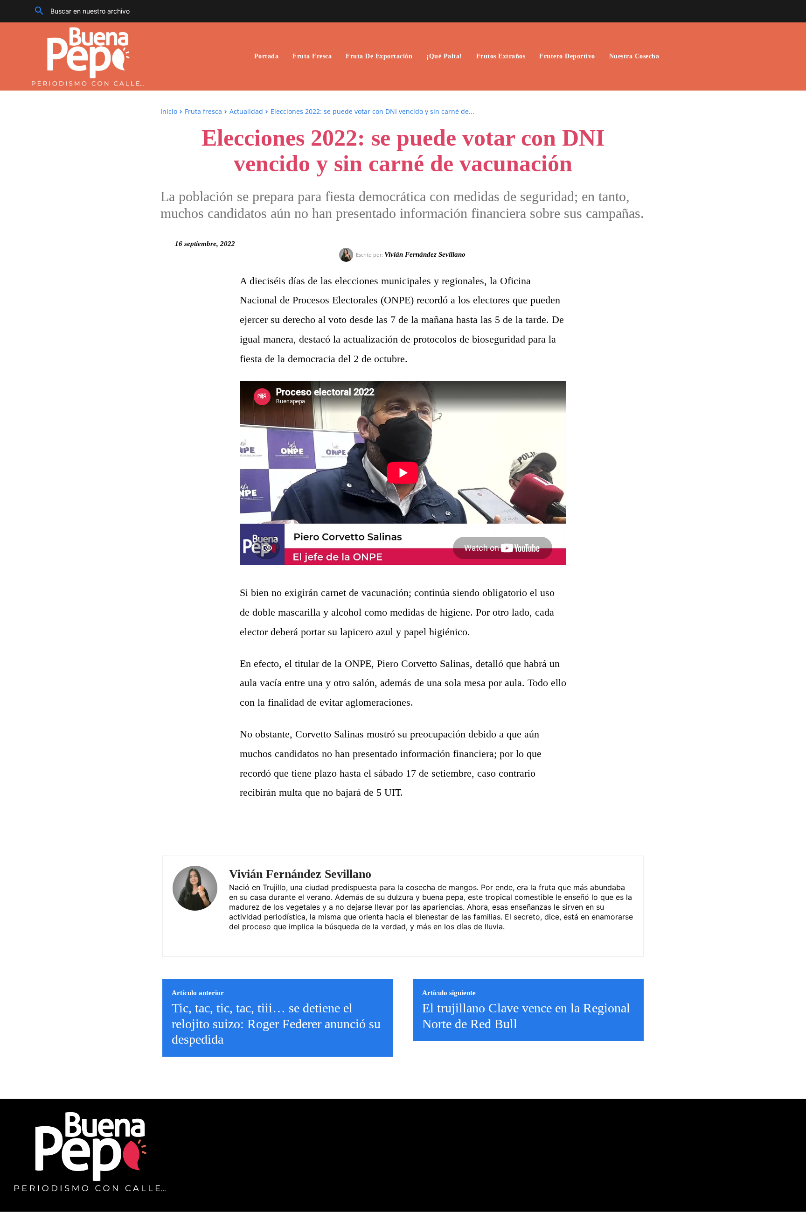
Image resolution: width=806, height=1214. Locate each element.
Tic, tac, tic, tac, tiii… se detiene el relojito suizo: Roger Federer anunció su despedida (276, 1023)
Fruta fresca (203, 111)
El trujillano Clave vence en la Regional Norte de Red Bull (526, 1016)
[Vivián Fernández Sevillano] (347, 255)
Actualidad (246, 111)
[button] (79, 11)
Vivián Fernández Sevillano (425, 254)
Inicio (168, 111)
